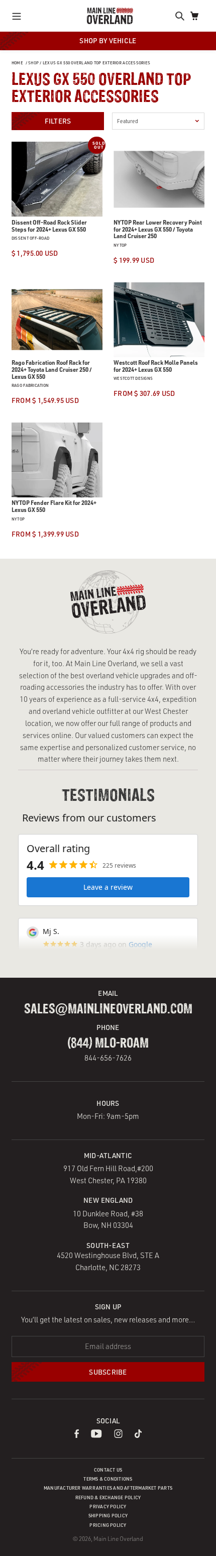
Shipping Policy (108, 1515)
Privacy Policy (107, 1506)
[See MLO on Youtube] (96, 1435)
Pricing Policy (107, 1525)
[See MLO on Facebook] (76, 1435)
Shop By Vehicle (107, 40)
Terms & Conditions (107, 1479)
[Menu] (20, 16)
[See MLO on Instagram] (118, 1435)
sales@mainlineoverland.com (108, 1009)
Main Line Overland (118, 1538)
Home (17, 62)
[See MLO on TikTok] (138, 1435)
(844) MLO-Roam (108, 1043)
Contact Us (108, 1470)
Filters (58, 121)
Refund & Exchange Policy (108, 1497)
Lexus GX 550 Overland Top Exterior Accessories (96, 62)
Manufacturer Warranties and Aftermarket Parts (108, 1488)
